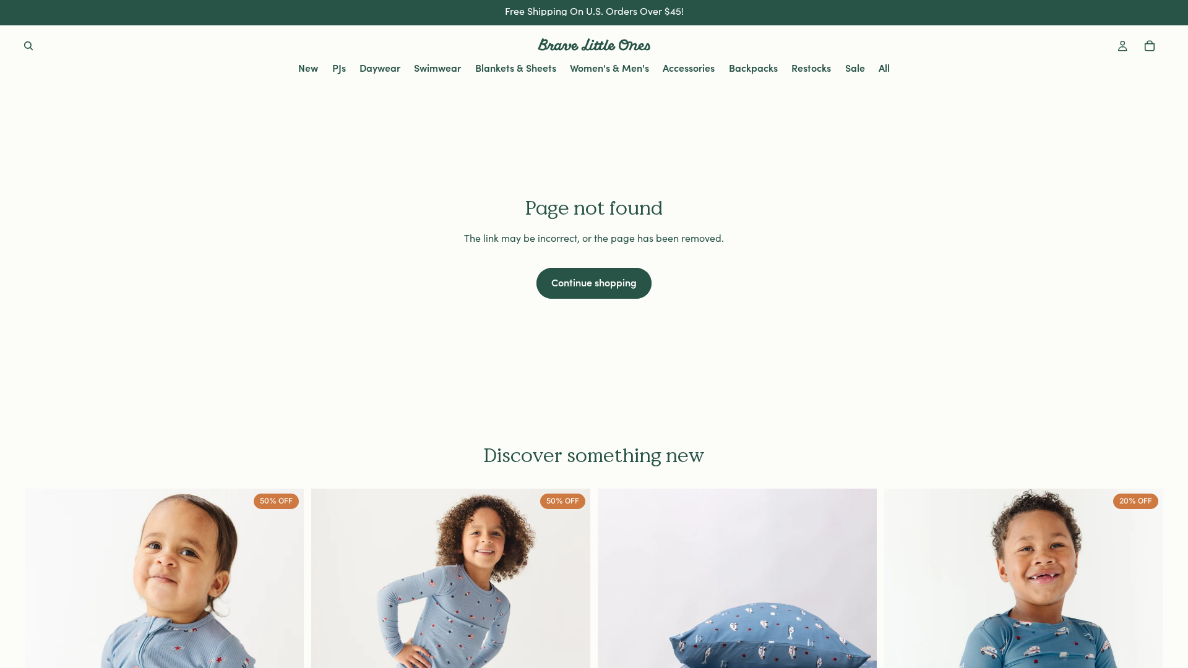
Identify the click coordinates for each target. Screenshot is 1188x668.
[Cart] (1149, 45)
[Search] (28, 45)
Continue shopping (594, 282)
